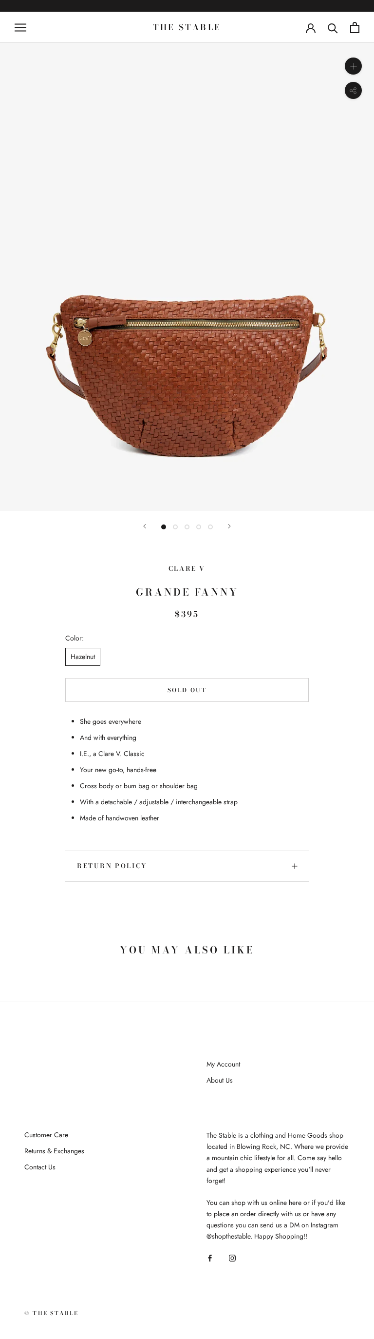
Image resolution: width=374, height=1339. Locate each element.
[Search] (333, 27)
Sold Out (187, 690)
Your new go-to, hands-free (118, 770)
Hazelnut (83, 656)
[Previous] (144, 526)
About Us (219, 1080)
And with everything (108, 737)
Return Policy (112, 866)
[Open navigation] (20, 27)
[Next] (229, 526)
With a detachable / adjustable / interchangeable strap (159, 802)
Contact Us (40, 1167)
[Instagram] (232, 1257)
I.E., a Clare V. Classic (112, 753)
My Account (223, 1064)
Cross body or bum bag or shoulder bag (139, 786)
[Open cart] (354, 27)
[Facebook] (209, 1257)
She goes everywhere (110, 721)
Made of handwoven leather (119, 818)
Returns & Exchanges (54, 1151)
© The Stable (51, 1313)
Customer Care (46, 1135)
